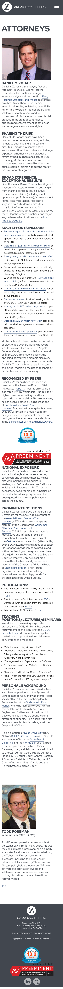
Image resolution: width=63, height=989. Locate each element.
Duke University (33, 732)
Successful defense (14, 299)
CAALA (10, 541)
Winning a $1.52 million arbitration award (25, 288)
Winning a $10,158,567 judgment (20, 331)
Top (4, 886)
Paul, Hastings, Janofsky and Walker (25, 98)
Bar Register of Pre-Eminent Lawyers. (31, 421)
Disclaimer (47, 939)
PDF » (7, 595)
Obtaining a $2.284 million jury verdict (23, 320)
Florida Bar (29, 742)
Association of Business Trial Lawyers (20, 519)
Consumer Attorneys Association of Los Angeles (24, 528)
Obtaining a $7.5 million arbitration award (27, 245)
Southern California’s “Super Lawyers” (20, 406)
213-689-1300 (25, 933)
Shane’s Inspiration (16, 567)
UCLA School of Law (24, 736)
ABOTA (20, 388)
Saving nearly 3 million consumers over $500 (28, 256)
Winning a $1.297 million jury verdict (25, 306)
